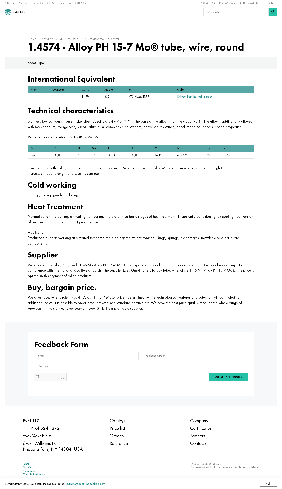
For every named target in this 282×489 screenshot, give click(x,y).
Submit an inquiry (228, 377)
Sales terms (29, 471)
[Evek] (16, 11)
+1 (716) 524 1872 (206, 3)
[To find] (273, 12)
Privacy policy (30, 478)
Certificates (201, 428)
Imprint (26, 464)
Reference (65, 3)
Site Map (28, 467)
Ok (268, 483)
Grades (51, 3)
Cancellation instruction (35, 474)
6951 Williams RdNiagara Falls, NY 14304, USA (53, 446)
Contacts (80, 3)
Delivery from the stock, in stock (194, 96)
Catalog (38, 3)
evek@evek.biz (227, 3)
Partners (197, 436)
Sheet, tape (36, 62)
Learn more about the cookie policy (85, 484)
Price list (10, 3)
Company (24, 3)
